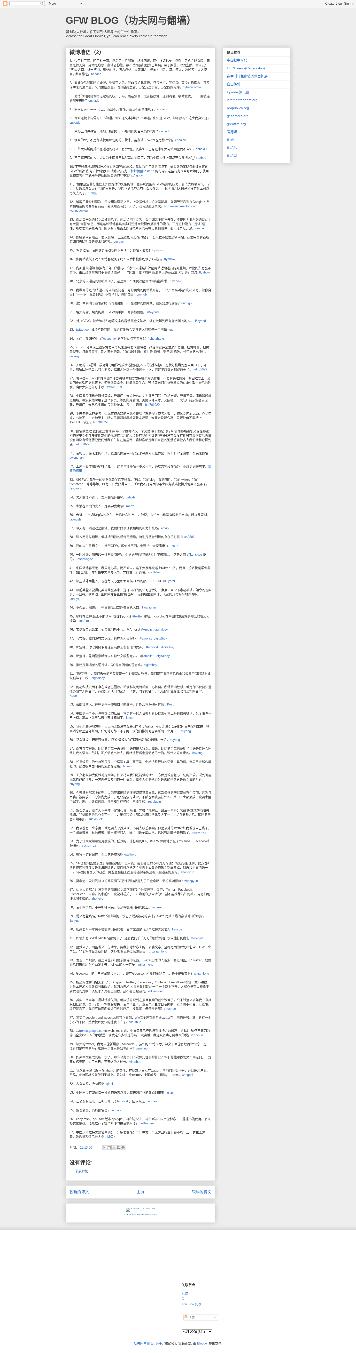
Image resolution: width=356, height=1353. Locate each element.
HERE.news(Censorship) (246, 68)
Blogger (202, 1343)
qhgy (139, 175)
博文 (191, 1317)
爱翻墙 (232, 132)
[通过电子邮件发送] (104, 1147)
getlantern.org (237, 116)
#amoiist (146, 638)
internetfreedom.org (242, 100)
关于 (159, 1343)
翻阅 (230, 140)
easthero (130, 854)
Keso (73, 695)
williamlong (159, 951)
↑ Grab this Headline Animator (140, 1214)
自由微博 (233, 84)
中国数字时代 (237, 60)
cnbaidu (93, 100)
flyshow (169, 259)
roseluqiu (154, 801)
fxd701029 (200, 369)
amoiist (148, 656)
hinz (171, 329)
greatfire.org (236, 124)
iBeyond (153, 312)
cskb (174, 546)
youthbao (154, 572)
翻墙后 (232, 148)
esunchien (110, 338)
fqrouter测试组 (238, 92)
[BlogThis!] (109, 1147)
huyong (186, 731)
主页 (140, 1192)
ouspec (200, 228)
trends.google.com (92, 1031)
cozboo (201, 158)
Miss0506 (187, 537)
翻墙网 (232, 156)
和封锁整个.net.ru (143, 171)
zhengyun (187, 872)
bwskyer (197, 938)
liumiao (116, 1110)
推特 (185, 1293)
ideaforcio (84, 621)
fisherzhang (156, 338)
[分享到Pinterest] (123, 1147)
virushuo (170, 1008)
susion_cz (95, 819)
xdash (130, 497)
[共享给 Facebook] (118, 1147)
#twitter (137, 616)
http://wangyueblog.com (180, 206)
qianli (110, 1084)
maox (130, 506)
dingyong (76, 488)
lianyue (157, 907)
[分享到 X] (113, 1147)
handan (96, 74)
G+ (184, 1299)
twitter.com (83, 329)
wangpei (187, 1075)
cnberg (74, 356)
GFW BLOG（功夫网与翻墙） (131, 20)
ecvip (165, 528)
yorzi (171, 581)
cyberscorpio (192, 87)
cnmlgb (142, 294)
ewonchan (77, 457)
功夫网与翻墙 (143, 1343)
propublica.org (238, 108)
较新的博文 (79, 1192)
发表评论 (82, 1171)
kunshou (196, 554)
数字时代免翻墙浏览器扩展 (247, 76)
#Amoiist (147, 629)
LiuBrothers (147, 1123)
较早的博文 (201, 1192)
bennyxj (75, 598)
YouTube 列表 (191, 1304)
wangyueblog (79, 210)
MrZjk (111, 1136)
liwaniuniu (149, 607)
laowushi (76, 519)
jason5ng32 (85, 559)
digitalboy (161, 629)
